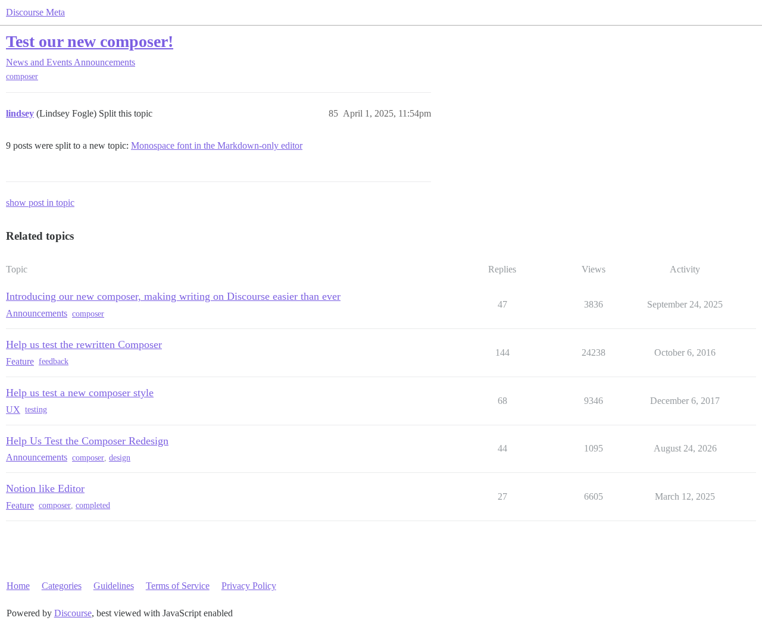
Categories (62, 586)
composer (22, 76)
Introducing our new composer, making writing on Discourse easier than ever (173, 296)
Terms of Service (178, 586)
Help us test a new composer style (80, 393)
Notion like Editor (45, 488)
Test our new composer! (89, 41)
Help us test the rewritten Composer (84, 344)
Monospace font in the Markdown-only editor (216, 145)
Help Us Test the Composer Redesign (87, 441)
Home (18, 586)
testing (36, 409)
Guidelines (113, 586)
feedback (53, 361)
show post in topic (40, 203)
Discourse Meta (35, 12)
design (119, 457)
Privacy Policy (248, 586)
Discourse (73, 613)
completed (93, 505)
